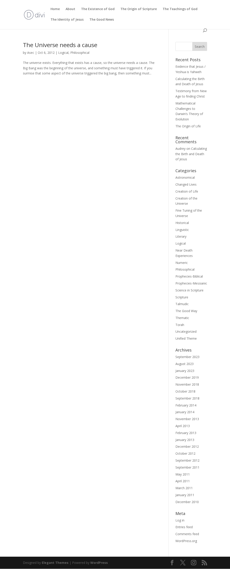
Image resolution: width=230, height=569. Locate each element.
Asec (30, 52)
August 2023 (184, 364)
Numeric (181, 263)
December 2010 (187, 502)
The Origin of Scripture (138, 9)
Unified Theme (186, 338)
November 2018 (187, 384)
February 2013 (185, 433)
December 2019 (187, 377)
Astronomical (185, 177)
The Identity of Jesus (67, 20)
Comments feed (187, 534)
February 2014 (185, 405)
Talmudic (182, 304)
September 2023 (187, 357)
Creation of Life (186, 191)
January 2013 (184, 440)
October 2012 (185, 453)
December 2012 (187, 446)
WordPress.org (186, 541)
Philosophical (79, 52)
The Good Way (186, 311)
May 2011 (182, 474)
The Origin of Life (188, 126)
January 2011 (184, 495)
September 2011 (187, 467)
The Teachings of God (180, 9)
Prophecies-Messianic (191, 283)
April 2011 (182, 481)
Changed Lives (186, 184)
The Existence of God (98, 9)
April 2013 (182, 426)
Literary (180, 236)
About (70, 9)
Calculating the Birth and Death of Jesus (191, 153)
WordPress (99, 562)
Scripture (181, 297)
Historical (182, 223)
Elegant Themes (55, 562)
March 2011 (184, 488)
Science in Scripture (189, 290)
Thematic (182, 318)
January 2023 (184, 371)
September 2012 (187, 460)
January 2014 (184, 412)
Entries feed (184, 527)
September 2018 (187, 398)
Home (55, 9)
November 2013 (187, 419)
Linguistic (182, 230)
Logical (63, 52)
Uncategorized (186, 331)
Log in (179, 520)
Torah (179, 325)
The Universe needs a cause (60, 45)
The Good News (101, 20)
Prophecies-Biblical (189, 276)
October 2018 (185, 391)
